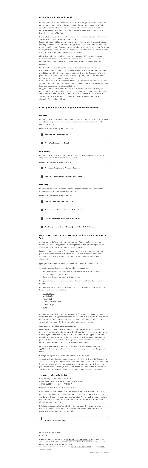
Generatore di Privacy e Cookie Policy (79, 439)
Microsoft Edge (48, 304)
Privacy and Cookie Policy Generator (81, 447)
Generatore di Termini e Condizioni (56, 442)
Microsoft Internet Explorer (52, 302)
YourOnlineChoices (64, 332)
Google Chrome (48, 293)
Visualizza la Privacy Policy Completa (98, 452)
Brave (45, 307)
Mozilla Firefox (48, 296)
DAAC (73, 334)
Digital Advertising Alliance (55, 334)
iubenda (71, 442)
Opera (45, 310)
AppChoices (43, 349)
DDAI (85, 334)
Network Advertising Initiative (97, 332)
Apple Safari (47, 299)
